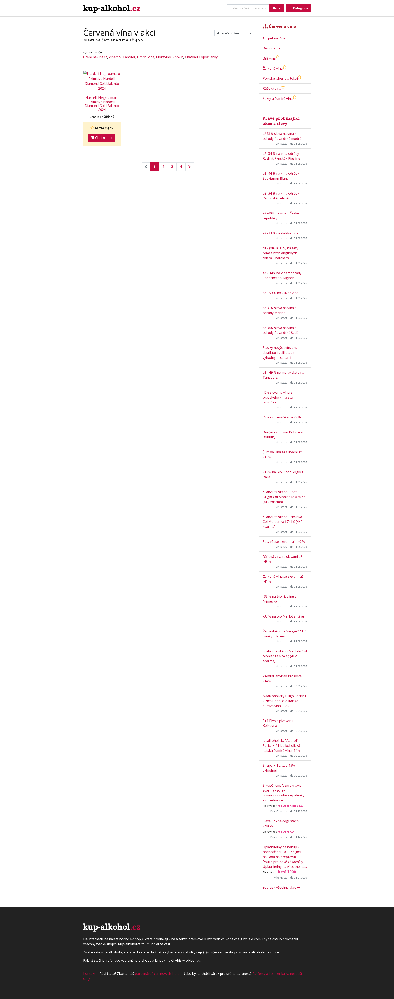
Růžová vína (272, 88)
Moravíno (163, 57)
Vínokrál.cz (280, 877)
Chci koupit (103, 137)
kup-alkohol (111, 8)
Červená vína (273, 68)
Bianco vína (271, 48)
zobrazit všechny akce (280, 887)
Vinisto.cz (281, 143)
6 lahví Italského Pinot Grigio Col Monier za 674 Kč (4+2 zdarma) (284, 497)
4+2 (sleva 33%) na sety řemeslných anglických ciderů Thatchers (280, 253)
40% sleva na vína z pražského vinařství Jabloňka (278, 397)
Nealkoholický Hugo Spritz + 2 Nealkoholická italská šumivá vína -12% (285, 701)
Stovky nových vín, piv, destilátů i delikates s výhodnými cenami (280, 352)
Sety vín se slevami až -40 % (284, 541)
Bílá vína (269, 58)
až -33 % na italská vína (280, 233)
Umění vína (145, 57)
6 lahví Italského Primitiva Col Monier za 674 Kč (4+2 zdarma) (282, 521)
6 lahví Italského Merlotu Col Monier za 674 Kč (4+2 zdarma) (285, 656)
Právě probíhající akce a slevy (281, 121)
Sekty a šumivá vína (278, 98)
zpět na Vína (275, 38)
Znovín (178, 57)
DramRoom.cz (278, 811)
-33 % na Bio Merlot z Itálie (283, 616)
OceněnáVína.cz (95, 57)
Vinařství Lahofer (122, 57)
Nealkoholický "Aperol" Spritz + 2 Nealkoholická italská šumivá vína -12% (281, 745)
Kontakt (89, 973)
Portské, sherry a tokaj (280, 78)
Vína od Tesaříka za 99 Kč (282, 417)
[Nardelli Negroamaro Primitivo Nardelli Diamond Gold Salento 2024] (102, 81)
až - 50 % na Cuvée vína (280, 293)
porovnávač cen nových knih (157, 973)
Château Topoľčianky (201, 57)
